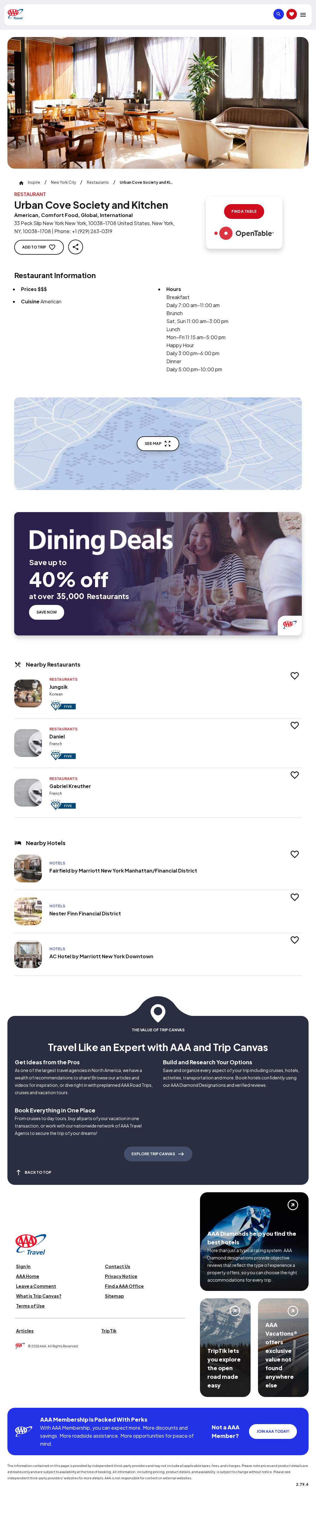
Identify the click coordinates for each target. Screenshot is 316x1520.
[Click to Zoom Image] (158, 103)
